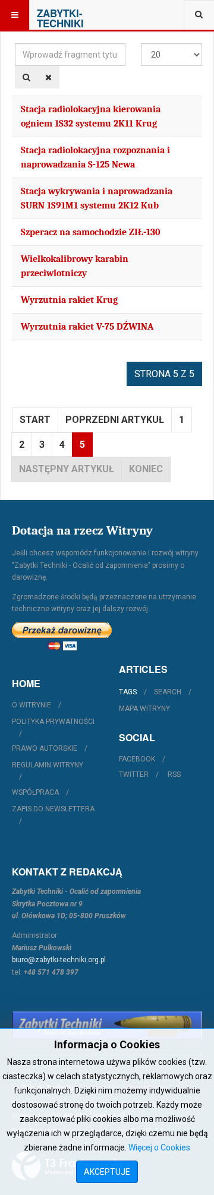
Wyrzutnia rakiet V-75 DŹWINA (87, 326)
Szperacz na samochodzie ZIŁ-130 (90, 232)
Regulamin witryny (47, 765)
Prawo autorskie (44, 748)
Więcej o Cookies (159, 1147)
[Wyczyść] (48, 77)
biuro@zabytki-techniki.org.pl (59, 960)
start (35, 419)
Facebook (137, 759)
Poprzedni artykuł (114, 419)
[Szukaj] (26, 77)
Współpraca (35, 792)
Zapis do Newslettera (53, 809)
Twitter (134, 774)
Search (167, 692)
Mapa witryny (144, 708)
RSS (174, 774)
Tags (128, 692)
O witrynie (31, 705)
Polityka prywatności (53, 721)
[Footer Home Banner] (107, 1025)
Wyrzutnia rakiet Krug (69, 300)
